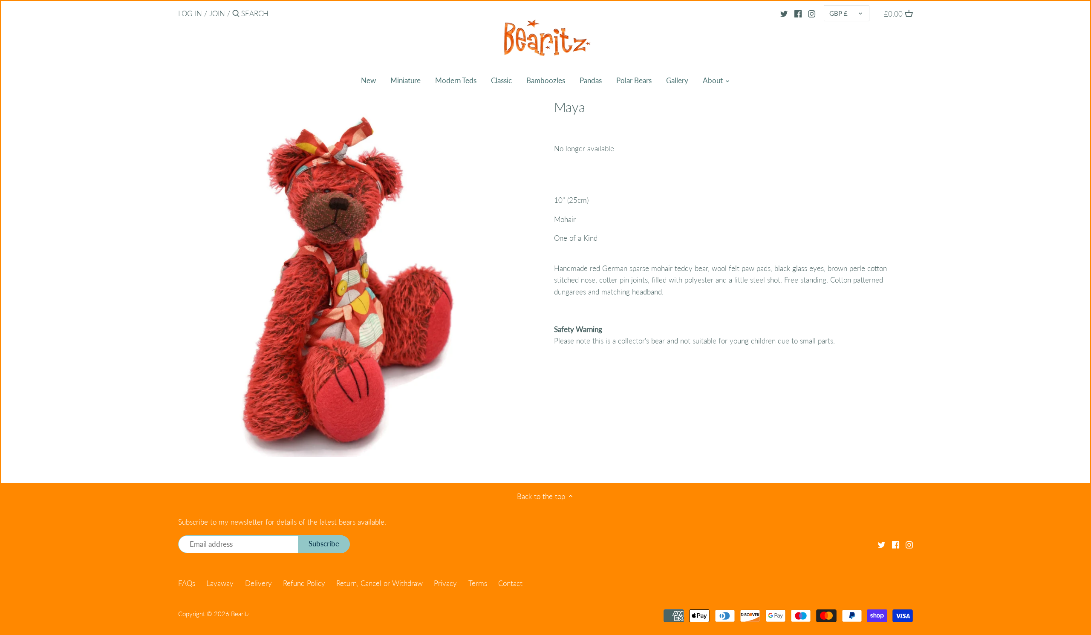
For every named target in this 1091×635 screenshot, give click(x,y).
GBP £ (838, 13)
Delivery (258, 583)
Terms (477, 583)
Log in (190, 13)
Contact (510, 583)
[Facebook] (798, 13)
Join (217, 13)
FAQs (186, 583)
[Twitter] (784, 13)
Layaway (220, 583)
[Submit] (236, 14)
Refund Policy (304, 583)
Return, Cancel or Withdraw (379, 583)
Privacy (445, 583)
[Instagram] (811, 13)
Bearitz (240, 614)
